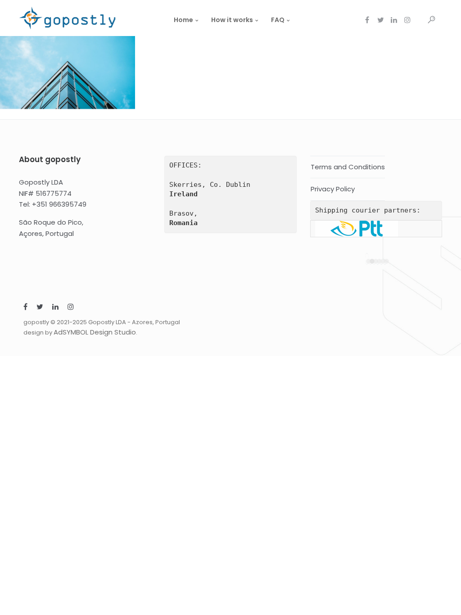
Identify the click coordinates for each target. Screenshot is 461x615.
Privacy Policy (333, 189)
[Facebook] (25, 307)
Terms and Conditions (348, 167)
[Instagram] (70, 307)
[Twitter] (40, 307)
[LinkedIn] (55, 307)
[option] (376, 229)
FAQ (278, 19)
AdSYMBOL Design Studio (95, 332)
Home (183, 19)
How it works (232, 19)
